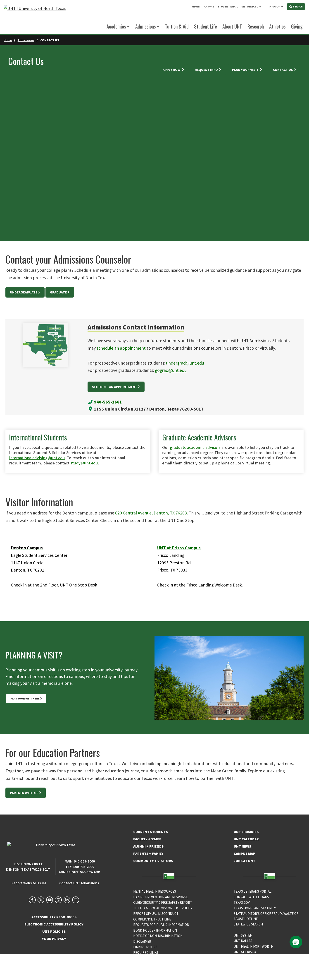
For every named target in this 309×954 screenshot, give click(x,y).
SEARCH (297, 6)
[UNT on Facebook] (32, 899)
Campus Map (244, 853)
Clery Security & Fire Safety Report (162, 902)
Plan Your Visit (245, 69)
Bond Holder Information (155, 930)
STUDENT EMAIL (228, 6)
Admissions (26, 40)
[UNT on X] (41, 899)
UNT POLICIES (54, 931)
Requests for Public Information (161, 925)
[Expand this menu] (282, 6)
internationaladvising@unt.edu (37, 457)
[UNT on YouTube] (49, 899)
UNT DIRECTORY (251, 6)
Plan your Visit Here (25, 698)
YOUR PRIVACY (54, 938)
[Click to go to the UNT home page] (35, 17)
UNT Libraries (246, 831)
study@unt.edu (84, 463)
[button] (296, 942)
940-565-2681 (108, 402)
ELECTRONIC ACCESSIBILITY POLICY (53, 924)
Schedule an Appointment (114, 387)
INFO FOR (274, 6)
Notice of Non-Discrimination (158, 936)
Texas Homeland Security (255, 908)
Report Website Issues (29, 883)
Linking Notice (145, 947)
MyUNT (196, 6)
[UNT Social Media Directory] (75, 899)
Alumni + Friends (148, 846)
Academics (116, 26)
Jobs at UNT (244, 860)
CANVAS (209, 6)
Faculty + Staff (147, 839)
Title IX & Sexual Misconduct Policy (162, 908)
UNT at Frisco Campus (179, 547)
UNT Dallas (243, 941)
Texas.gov (242, 902)
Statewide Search (248, 924)
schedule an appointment (121, 348)
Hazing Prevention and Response (160, 897)
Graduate (58, 292)
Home (8, 40)
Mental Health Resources (154, 891)
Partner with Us (24, 793)
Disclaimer (142, 941)
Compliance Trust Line (152, 919)
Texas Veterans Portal (252, 891)
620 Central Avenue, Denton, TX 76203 (151, 513)
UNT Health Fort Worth (253, 946)
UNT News (242, 846)
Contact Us (283, 69)
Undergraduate (23, 292)
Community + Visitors (153, 860)
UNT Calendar (246, 839)
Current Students (150, 831)
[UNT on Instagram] (58, 899)
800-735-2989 (83, 866)
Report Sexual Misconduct (155, 913)
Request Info (207, 69)
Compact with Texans (251, 897)
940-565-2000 (84, 861)
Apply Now (172, 69)
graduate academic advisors (195, 447)
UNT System (243, 935)
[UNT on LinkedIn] (67, 899)
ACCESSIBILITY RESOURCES (53, 917)
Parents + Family (148, 853)
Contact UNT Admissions (79, 883)
